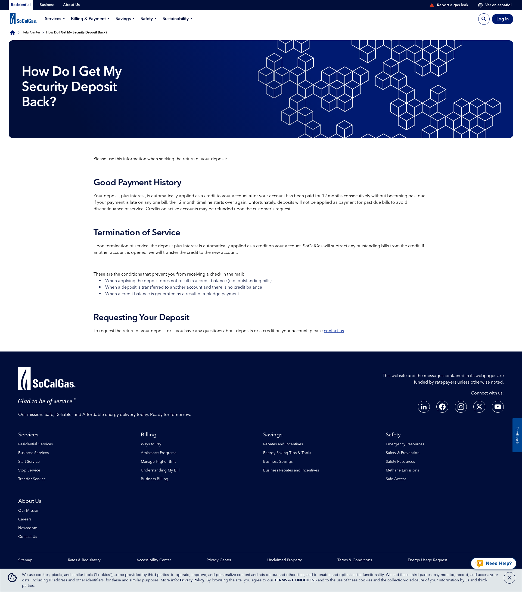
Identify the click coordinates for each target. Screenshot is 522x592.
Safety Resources (400, 461)
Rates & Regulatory (84, 560)
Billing (149, 435)
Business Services (33, 453)
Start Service (29, 461)
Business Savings (278, 461)
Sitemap (25, 560)
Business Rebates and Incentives (291, 470)
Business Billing (154, 479)
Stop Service (29, 470)
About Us (29, 501)
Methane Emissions (402, 470)
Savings (272, 435)
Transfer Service (32, 479)
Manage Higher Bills (158, 461)
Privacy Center (219, 560)
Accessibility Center (153, 560)
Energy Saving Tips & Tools (287, 453)
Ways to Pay (151, 444)
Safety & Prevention (403, 453)
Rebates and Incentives (283, 444)
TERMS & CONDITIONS (295, 580)
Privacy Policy (192, 580)
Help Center (31, 32)
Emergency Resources (405, 444)
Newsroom (27, 528)
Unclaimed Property (284, 560)
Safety (393, 435)
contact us (334, 331)
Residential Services (35, 444)
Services (28, 435)
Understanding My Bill (160, 470)
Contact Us (27, 536)
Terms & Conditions (354, 560)
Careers (25, 519)
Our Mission (28, 510)
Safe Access (396, 479)
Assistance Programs (158, 453)
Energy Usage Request (427, 560)
